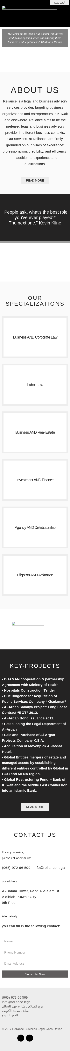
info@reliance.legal (50, 868)
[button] (59, 2)
